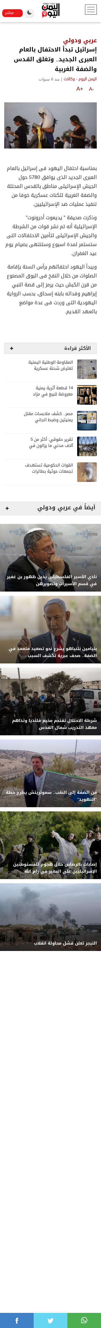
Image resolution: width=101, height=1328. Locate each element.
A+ (79, 89)
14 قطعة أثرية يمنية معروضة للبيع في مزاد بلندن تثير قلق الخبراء (53, 394)
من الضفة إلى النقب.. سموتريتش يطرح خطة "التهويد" (51, 796)
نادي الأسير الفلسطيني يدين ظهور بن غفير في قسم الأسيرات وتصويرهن (52, 580)
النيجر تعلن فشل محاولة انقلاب (65, 943)
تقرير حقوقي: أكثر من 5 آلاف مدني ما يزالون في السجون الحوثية (51, 445)
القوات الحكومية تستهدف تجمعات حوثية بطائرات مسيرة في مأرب (49, 471)
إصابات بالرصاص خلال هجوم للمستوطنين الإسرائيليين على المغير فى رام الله (55, 868)
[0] (17, 1320)
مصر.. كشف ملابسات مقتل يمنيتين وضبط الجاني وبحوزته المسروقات (48, 420)
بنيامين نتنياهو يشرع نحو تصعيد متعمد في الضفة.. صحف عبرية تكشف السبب (53, 652)
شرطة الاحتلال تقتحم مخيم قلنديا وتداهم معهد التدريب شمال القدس (54, 724)
